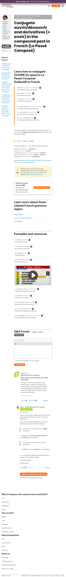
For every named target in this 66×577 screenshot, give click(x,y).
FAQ (3, 539)
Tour (3, 498)
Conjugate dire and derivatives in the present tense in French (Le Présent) (6, 98)
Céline (22, 407)
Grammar (30, 16)
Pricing (4, 509)
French (17, 16)
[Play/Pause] (40, 88)
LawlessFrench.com (7, 561)
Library (23, 16)
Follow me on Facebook (9, 565)
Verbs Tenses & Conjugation (24, 18)
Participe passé (18, 214)
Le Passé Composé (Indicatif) (22, 218)
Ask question (19, 364)
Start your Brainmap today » (34, 174)
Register (4, 517)
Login (3, 520)
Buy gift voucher (6, 528)
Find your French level (42, 187)
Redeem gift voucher (8, 532)
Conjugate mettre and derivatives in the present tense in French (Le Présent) (6, 110)
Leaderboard (5, 502)
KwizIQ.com (5, 557)
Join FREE (56, 6)
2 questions (5, 50)
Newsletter (5, 524)
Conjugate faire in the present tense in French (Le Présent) (6, 75)
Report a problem (6, 51)
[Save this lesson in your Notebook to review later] (6, 46)
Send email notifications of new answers (27, 361)
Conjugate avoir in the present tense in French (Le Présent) (6, 66)
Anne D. (23, 373)
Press (3, 546)
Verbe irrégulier (18, 221)
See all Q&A (19, 335)
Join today (39, 478)
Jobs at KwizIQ (6, 543)
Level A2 (37, 16)
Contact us (5, 550)
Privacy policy (6, 575)
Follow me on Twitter (8, 569)
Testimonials (5, 506)
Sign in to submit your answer (34, 474)
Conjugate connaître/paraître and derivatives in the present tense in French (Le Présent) (6, 86)
